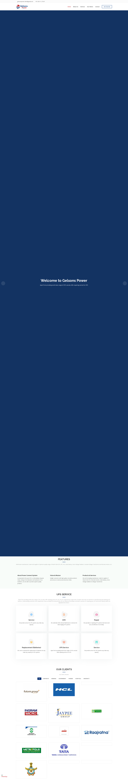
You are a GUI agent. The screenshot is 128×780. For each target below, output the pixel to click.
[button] (3, 283)
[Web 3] (51, 694)
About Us (75, 6)
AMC (64, 620)
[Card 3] (51, 734)
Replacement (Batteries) (31, 647)
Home (69, 6)
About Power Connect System (27, 575)
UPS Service (64, 647)
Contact (97, 6)
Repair (96, 620)
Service (31, 620)
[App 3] (84, 715)
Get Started (107, 6)
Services (82, 6)
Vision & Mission (55, 575)
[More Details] (21, 698)
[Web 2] (51, 719)
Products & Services (89, 575)
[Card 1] (19, 734)
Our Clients (90, 6)
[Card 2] (19, 717)
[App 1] (19, 698)
